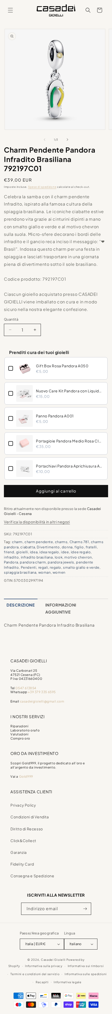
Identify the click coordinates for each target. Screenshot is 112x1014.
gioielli (22, 552)
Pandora (11, 562)
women (59, 572)
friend (9, 552)
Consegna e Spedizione (32, 875)
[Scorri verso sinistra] (44, 139)
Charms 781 (79, 542)
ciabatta (27, 547)
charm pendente (38, 542)
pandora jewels (61, 562)
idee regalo (81, 552)
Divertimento (48, 547)
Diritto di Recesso (26, 828)
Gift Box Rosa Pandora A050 (62, 365)
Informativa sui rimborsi (86, 966)
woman (44, 572)
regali (43, 567)
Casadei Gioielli (53, 959)
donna (67, 547)
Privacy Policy (23, 805)
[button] (10, 10)
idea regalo (49, 552)
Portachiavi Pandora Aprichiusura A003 (70, 466)
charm (17, 542)
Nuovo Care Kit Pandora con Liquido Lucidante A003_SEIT (70, 390)
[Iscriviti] (85, 909)
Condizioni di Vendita (29, 816)
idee (65, 552)
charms (61, 542)
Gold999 (26, 776)
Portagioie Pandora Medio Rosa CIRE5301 (70, 441)
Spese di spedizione (42, 186)
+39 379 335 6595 (42, 692)
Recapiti (42, 982)
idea (34, 552)
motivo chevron (78, 557)
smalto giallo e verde (81, 567)
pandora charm (33, 562)
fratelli (91, 547)
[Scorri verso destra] (67, 139)
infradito (11, 557)
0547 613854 (25, 688)
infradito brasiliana (37, 557)
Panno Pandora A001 (55, 415)
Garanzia (18, 852)
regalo (55, 567)
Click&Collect (23, 840)
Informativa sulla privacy (44, 966)
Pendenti (28, 567)
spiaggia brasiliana (20, 572)
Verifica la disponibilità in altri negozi (37, 521)
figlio (79, 547)
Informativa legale (68, 982)
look (59, 557)
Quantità (11, 319)
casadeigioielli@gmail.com (42, 701)
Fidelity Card (22, 864)
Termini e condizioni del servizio (34, 974)
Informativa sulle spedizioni (86, 974)
